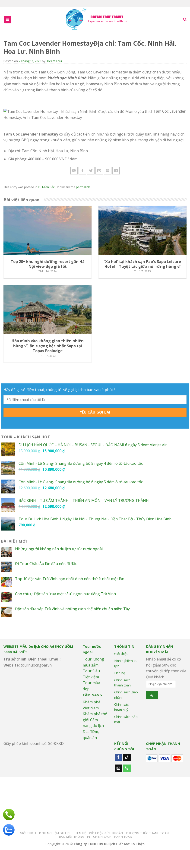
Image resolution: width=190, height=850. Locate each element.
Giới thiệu (121, 653)
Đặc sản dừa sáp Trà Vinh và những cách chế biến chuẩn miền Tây (72, 609)
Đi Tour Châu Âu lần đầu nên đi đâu (46, 564)
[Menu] (8, 19)
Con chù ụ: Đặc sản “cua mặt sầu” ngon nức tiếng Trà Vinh (65, 594)
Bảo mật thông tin (74, 837)
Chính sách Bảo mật (126, 719)
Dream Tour (54, 61)
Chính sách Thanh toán (112, 837)
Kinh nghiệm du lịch (125, 663)
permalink (83, 187)
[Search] (185, 19)
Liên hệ (119, 673)
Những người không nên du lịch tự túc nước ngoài (59, 549)
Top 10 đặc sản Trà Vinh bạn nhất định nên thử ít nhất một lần (69, 579)
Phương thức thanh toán (147, 833)
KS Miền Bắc (46, 187)
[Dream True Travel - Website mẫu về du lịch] (97, 19)
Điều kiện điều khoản (106, 833)
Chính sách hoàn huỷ (122, 707)
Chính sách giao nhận (126, 694)
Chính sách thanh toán (122, 682)
